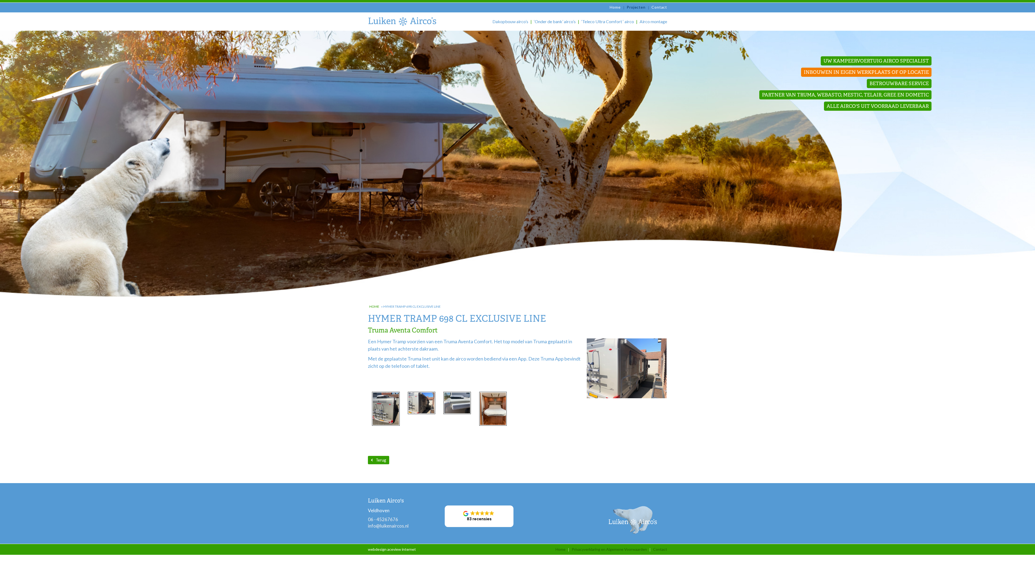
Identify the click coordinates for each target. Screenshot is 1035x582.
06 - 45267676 (383, 519)
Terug (381, 460)
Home (615, 7)
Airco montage (653, 21)
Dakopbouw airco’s (510, 21)
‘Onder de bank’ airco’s (555, 21)
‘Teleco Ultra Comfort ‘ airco (607, 21)
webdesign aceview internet (392, 549)
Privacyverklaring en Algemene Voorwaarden (609, 549)
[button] (479, 516)
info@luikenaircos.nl (388, 526)
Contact (659, 7)
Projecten (636, 7)
